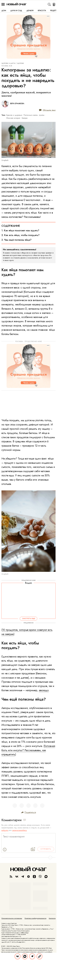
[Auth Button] (54, 4)
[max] (46, 876)
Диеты (41, 115)
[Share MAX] (25, 956)
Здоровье (20, 63)
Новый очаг (17, 4)
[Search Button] (49, 4)
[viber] (40, 876)
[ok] (34, 876)
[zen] (28, 876)
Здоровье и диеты (8, 63)
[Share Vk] (17, 956)
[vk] (16, 876)
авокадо (44, 690)
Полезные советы (31, 115)
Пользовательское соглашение (11, 918)
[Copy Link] (39, 956)
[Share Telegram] (32, 956)
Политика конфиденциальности (35, 918)
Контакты (52, 918)
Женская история (13, 118)
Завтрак (24, 118)
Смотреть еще (28, 618)
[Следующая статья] (28, 857)
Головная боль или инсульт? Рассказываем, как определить (28, 750)
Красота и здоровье (14, 115)
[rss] (11, 876)
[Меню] (3, 4)
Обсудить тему (49, 110)
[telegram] (22, 876)
